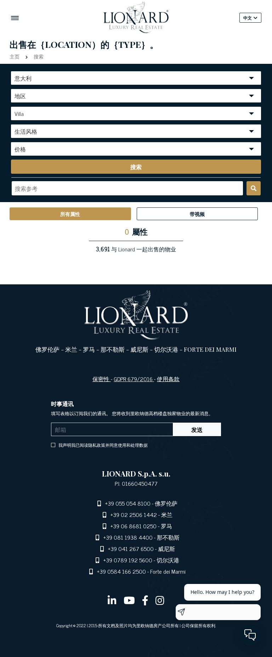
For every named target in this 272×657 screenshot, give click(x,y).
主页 (15, 56)
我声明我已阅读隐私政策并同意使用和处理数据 (102, 445)
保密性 (101, 378)
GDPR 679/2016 (134, 378)
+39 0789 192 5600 (128, 559)
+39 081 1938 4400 (128, 537)
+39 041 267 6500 (131, 548)
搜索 (38, 56)
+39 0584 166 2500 (121, 571)
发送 (197, 429)
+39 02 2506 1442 (133, 514)
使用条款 (168, 378)
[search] (253, 188)
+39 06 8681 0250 (133, 525)
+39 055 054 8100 (128, 503)
